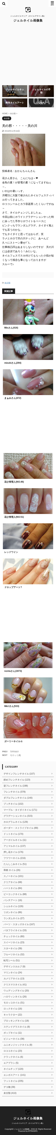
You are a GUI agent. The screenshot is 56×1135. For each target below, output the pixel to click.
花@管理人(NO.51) (14, 517)
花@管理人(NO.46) (14, 482)
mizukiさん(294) (12, 363)
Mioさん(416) (11, 327)
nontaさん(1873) (13, 671)
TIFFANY (14, 751)
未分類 (7, 283)
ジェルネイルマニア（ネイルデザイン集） (28, 1123)
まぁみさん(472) (12, 398)
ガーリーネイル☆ (13, 741)
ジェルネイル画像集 (28, 20)
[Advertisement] (28, 54)
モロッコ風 (15, 755)
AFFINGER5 (32, 1131)
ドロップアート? (13, 587)
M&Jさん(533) (11, 706)
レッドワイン (11, 552)
